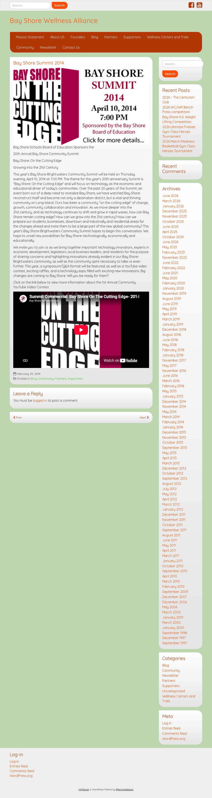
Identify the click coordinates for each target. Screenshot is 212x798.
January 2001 (172, 617)
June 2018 (170, 340)
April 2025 (169, 232)
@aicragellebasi (124, 789)
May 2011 (169, 545)
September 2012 (174, 478)
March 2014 (170, 417)
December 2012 (174, 468)
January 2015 (172, 396)
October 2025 (173, 221)
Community (25, 47)
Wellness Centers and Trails (168, 37)
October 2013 (172, 442)
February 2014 (173, 422)
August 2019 (171, 299)
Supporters (132, 37)
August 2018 (171, 335)
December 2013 (174, 432)
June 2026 (170, 196)
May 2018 (169, 345)
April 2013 (169, 458)
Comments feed (174, 733)
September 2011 (174, 530)
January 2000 (173, 628)
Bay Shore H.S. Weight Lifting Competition (179, 119)
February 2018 (173, 350)
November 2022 (174, 257)
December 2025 (174, 211)
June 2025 (170, 227)
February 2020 (173, 283)
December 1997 (174, 638)
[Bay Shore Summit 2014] (81, 106)
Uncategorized (173, 691)
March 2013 (170, 463)
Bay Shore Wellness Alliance (54, 20)
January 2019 (172, 324)
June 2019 (170, 304)
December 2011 (174, 514)
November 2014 (174, 406)
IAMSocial (84, 789)
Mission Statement (30, 37)
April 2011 (169, 550)
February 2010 (173, 586)
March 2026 (171, 201)
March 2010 (171, 581)
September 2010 (174, 571)
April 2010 (169, 576)
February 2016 (173, 386)
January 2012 (172, 509)
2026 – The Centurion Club (178, 99)
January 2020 (173, 288)
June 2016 (170, 376)
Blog (94, 37)
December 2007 (174, 597)
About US (57, 37)
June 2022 (170, 263)
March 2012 (171, 504)
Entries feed (171, 728)
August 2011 (171, 535)
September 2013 (174, 448)
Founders (78, 37)
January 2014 (172, 427)
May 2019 (169, 309)
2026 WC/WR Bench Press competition (177, 109)
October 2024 (173, 237)
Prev (18, 417)
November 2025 (174, 216)
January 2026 (173, 206)
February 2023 (173, 252)
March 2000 (171, 622)
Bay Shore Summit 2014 (38, 63)
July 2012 (169, 489)
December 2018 (174, 329)
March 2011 (170, 556)
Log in (166, 723)
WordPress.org (173, 739)
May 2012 (169, 494)
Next (143, 417)
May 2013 (169, 453)
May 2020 (169, 278)
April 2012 (169, 499)
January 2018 (172, 355)
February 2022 (173, 268)
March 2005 (171, 612)
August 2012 (171, 484)
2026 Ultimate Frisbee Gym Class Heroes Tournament (178, 131)
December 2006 (174, 602)
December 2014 (174, 401)
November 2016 (174, 371)
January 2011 (172, 561)
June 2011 (169, 540)
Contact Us (71, 47)
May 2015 (169, 391)
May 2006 (169, 607)
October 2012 (172, 473)
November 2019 (174, 293)
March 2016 (170, 381)
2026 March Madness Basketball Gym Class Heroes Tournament (178, 146)
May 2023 (169, 247)
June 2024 (170, 242)
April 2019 (169, 314)
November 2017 (174, 360)
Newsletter (48, 47)
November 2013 (174, 437)
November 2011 (174, 520)
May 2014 (169, 412)
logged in (40, 400)
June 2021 (170, 273)
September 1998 (174, 633)
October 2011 (172, 525)
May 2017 (169, 365)
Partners (110, 37)
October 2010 (172, 566)
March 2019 (171, 319)
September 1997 (174, 643)
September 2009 (175, 592)
